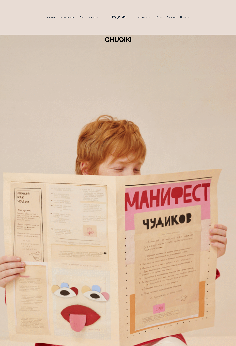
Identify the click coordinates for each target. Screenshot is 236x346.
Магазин (51, 17)
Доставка (171, 17)
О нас (159, 17)
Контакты (93, 17)
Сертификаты (145, 17)
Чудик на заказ (67, 17)
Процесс (184, 17)
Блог (82, 17)
